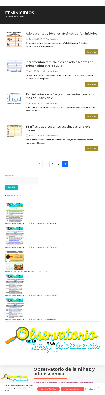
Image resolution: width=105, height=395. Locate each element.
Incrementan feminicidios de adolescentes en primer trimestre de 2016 (59, 64)
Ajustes (92, 389)
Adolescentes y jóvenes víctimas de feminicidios (61, 33)
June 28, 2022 (35, 39)
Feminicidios (52, 39)
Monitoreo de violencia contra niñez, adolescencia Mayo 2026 (31, 295)
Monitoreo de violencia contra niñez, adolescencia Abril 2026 (30, 319)
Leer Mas (91, 52)
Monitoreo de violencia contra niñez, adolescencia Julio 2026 (30, 223)
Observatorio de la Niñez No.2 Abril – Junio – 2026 (26, 271)
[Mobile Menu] (49, 3)
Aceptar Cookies (48, 389)
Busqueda (9, 175)
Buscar (11, 187)
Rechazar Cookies (72, 389)
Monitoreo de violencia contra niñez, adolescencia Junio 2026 (31, 247)
